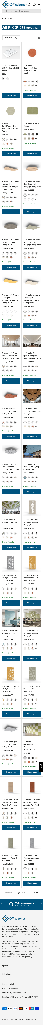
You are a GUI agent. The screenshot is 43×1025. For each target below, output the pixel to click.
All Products (11, 18)
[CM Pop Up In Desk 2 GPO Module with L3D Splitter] (11, 53)
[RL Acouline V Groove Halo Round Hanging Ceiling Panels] (11, 227)
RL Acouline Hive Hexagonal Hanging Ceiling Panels (31, 466)
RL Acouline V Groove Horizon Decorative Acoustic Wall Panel (10, 802)
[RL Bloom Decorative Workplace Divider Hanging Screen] (32, 674)
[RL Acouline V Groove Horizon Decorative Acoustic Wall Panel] (11, 787)
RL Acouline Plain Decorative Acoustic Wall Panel (31, 857)
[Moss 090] (29, 85)
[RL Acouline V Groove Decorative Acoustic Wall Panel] (11, 843)
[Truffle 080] (25, 85)
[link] (8, 892)
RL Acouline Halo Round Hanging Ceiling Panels (10, 522)
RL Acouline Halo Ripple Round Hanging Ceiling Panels (32, 411)
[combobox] (21, 11)
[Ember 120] (7, 143)
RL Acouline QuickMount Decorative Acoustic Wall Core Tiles (31, 745)
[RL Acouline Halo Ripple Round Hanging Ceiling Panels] (32, 396)
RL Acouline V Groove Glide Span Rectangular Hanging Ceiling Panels (10, 299)
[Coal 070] (36, 81)
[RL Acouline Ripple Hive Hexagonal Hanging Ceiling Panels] (11, 452)
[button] (34, 4)
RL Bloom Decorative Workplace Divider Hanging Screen (31, 688)
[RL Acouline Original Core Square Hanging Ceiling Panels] (11, 729)
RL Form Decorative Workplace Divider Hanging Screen (31, 577)
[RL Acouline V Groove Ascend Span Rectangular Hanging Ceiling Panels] (32, 282)
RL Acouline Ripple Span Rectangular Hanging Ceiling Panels (32, 355)
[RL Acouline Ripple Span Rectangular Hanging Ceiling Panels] (32, 341)
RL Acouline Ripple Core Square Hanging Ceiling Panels (10, 411)
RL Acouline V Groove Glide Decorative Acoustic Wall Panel (31, 802)
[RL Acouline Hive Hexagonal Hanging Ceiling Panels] (32, 452)
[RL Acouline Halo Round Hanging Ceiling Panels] (11, 507)
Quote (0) (41, 767)
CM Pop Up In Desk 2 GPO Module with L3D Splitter (10, 67)
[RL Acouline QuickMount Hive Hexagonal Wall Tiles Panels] (11, 111)
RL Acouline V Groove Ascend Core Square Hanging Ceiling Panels (10, 355)
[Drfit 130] (32, 85)
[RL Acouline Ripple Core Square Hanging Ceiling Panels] (11, 396)
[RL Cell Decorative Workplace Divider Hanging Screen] (32, 618)
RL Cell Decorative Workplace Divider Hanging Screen (30, 633)
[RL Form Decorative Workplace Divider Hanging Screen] (32, 563)
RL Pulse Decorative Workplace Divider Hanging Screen (10, 633)
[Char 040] (32, 81)
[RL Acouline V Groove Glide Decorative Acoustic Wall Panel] (32, 787)
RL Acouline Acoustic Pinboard (31, 124)
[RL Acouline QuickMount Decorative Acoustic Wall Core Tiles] (32, 729)
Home (4, 18)
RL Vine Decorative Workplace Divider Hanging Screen (30, 522)
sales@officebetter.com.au (17, 993)
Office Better (10, 1019)
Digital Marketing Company (22, 1019)
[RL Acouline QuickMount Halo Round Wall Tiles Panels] (32, 53)
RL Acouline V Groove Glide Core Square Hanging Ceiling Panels (32, 242)
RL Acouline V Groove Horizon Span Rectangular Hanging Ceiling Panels (10, 185)
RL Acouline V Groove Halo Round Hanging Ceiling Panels (10, 242)
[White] (7, 78)
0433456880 (14, 988)
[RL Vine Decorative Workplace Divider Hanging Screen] (32, 507)
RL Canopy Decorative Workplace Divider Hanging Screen (10, 688)
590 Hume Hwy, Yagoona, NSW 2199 (24, 997)
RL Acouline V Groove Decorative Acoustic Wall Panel (10, 857)
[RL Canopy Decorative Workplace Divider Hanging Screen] (11, 674)
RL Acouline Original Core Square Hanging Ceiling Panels (10, 744)
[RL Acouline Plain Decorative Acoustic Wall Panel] (32, 843)
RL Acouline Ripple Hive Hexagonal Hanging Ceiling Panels (10, 466)
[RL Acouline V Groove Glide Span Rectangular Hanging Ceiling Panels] (11, 282)
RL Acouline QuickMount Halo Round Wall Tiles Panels (30, 69)
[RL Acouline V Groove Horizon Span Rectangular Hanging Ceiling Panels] (11, 169)
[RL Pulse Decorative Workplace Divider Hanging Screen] (11, 618)
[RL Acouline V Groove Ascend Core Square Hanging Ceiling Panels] (11, 341)
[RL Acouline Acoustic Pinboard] (32, 111)
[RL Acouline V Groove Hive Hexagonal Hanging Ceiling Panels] (32, 169)
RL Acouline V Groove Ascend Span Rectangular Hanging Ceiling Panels (31, 299)
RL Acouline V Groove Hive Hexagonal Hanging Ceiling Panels (32, 184)
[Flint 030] (29, 81)
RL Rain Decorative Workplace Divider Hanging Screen (9, 577)
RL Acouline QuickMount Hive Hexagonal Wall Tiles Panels (10, 127)
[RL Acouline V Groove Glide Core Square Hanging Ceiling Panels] (32, 227)
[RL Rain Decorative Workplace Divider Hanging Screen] (11, 563)
